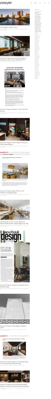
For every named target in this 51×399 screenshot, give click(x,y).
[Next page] (19, 393)
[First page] (8, 393)
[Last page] (21, 393)
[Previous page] (10, 393)
